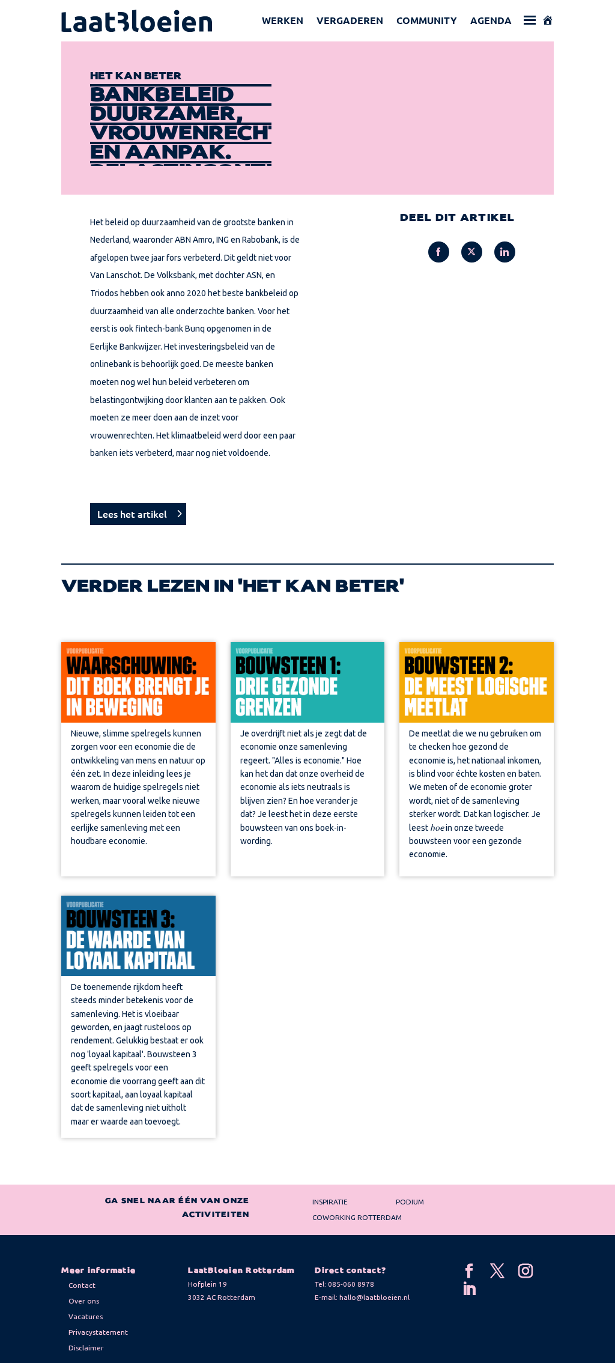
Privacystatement (98, 1332)
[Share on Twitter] (471, 252)
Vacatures (85, 1316)
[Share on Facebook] (438, 252)
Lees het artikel (132, 513)
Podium (410, 1202)
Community (426, 20)
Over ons (83, 1301)
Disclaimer (86, 1348)
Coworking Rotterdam (357, 1217)
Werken (282, 20)
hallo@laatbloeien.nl (374, 1297)
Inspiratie (330, 1202)
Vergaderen (350, 20)
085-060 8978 (351, 1284)
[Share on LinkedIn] (504, 252)
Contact (81, 1285)
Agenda (491, 20)
